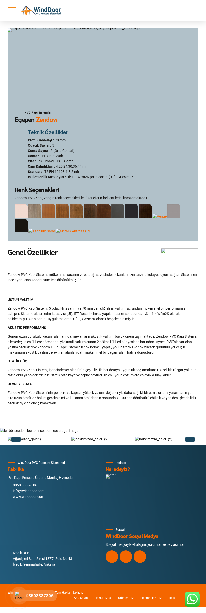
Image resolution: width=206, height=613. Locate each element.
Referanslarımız (151, 598)
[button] (16, 439)
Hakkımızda (103, 598)
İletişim (173, 598)
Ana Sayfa (81, 598)
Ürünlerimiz (126, 598)
